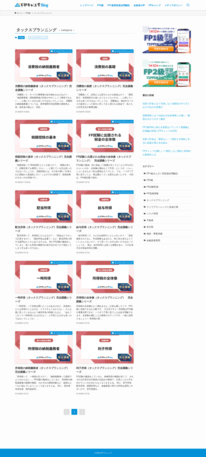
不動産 (150, 220)
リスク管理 (152, 213)
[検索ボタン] (188, 5)
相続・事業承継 (154, 233)
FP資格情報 (153, 193)
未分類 (150, 226)
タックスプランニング (158, 200)
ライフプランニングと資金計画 (162, 206)
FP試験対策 (153, 186)
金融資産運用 (153, 240)
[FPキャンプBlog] (31, 5)
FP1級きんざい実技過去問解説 (162, 173)
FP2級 (21, 37)
